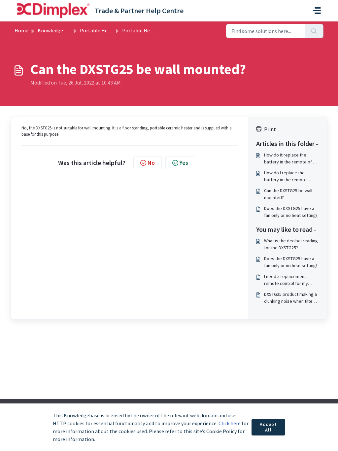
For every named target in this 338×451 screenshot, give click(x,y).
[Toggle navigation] (316, 11)
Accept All (268, 427)
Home (21, 30)
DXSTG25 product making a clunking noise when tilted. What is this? (290, 298)
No (151, 162)
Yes (184, 162)
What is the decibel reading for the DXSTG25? (291, 244)
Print (270, 129)
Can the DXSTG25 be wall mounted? (288, 194)
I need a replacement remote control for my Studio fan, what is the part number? (290, 280)
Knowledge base (56, 30)
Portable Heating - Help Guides (157, 30)
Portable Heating (100, 30)
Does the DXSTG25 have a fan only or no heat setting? (291, 211)
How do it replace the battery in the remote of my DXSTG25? (291, 158)
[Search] (314, 31)
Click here (230, 423)
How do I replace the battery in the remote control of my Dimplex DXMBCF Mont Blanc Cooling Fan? (291, 176)
